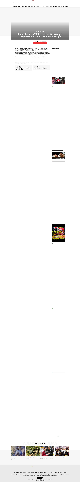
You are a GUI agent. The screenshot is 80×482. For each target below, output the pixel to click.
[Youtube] (42, 478)
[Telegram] (44, 43)
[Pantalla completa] (63, 158)
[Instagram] (40, 478)
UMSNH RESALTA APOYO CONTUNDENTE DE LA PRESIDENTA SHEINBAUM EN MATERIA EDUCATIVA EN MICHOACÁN (47, 458)
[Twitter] (36, 43)
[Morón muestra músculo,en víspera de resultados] (62, 451)
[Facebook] (34, 43)
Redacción (36, 41)
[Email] (40, 43)
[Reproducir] (52, 158)
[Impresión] (42, 43)
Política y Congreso (40, 31)
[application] (58, 155)
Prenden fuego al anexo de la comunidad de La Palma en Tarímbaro (41, 68)
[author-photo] (11, 459)
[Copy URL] (46, 43)
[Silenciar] (62, 158)
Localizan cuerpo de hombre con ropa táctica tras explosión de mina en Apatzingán (32, 458)
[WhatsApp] (38, 43)
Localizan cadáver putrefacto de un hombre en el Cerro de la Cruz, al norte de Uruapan (17, 458)
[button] (12, 3)
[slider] (58, 158)
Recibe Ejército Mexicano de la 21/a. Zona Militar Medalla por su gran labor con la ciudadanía (23, 68)
